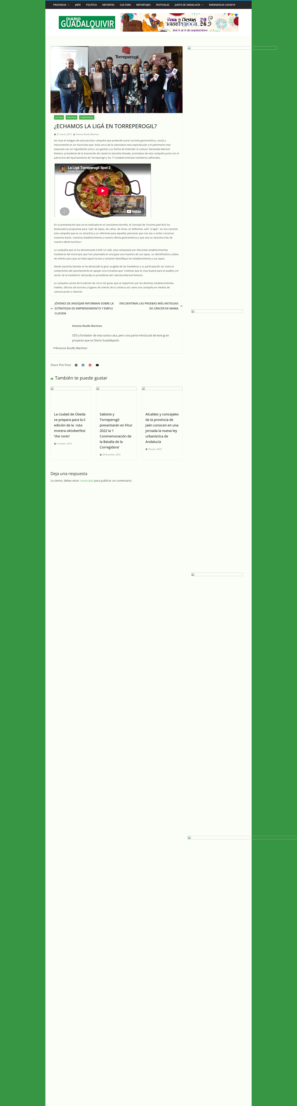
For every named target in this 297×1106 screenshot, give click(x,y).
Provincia (59, 4)
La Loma (59, 117)
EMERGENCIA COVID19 (222, 4)
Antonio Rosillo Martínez (87, 134)
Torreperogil (86, 117)
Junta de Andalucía (187, 4)
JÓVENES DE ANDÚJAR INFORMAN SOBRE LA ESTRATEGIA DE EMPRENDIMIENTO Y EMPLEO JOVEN (84, 308)
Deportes (108, 4)
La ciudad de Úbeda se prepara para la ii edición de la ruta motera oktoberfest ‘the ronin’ (70, 425)
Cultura (125, 4)
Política (91, 4)
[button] (68, 4)
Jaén (78, 4)
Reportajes (143, 4)
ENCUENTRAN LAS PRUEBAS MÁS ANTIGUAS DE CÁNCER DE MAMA (148, 306)
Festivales (162, 4)
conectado (87, 480)
